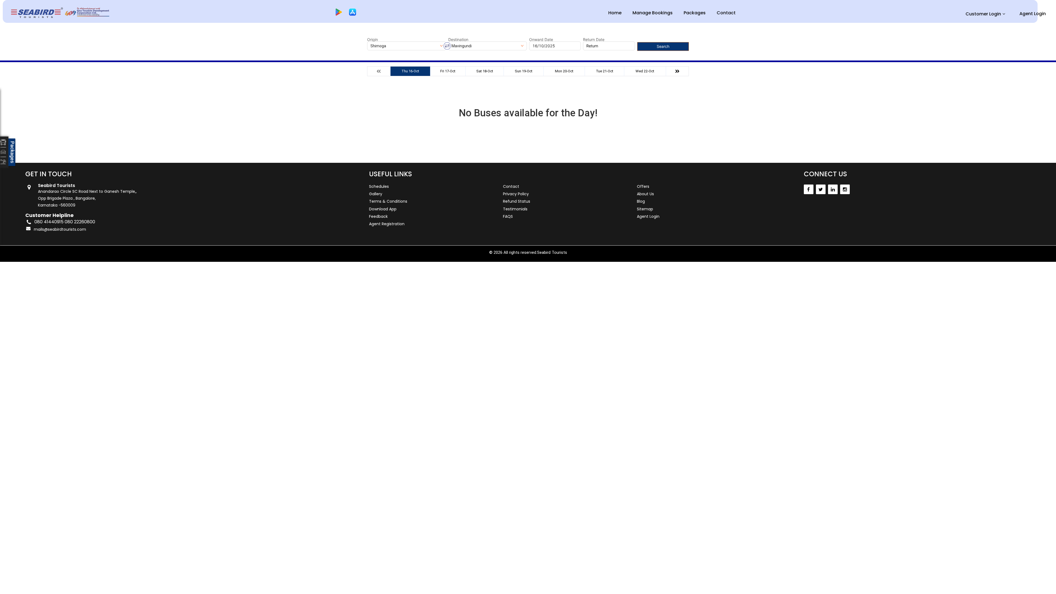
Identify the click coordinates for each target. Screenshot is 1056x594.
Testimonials (515, 209)
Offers (643, 186)
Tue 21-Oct (604, 71)
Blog (641, 201)
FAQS (508, 216)
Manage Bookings (652, 13)
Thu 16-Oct (410, 71)
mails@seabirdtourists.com (60, 229)
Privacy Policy (516, 194)
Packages (695, 13)
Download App (383, 209)
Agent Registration (387, 224)
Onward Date (541, 40)
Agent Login (1032, 13)
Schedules (379, 186)
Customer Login (983, 14)
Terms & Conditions (388, 201)
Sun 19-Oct (523, 71)
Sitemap (645, 209)
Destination (458, 40)
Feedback (378, 216)
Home (615, 13)
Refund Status (516, 201)
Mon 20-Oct (564, 71)
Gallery (375, 194)
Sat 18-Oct (484, 71)
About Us (645, 194)
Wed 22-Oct (645, 71)
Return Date (593, 40)
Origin (372, 40)
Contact (726, 13)
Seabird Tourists (552, 252)
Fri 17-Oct (447, 71)
